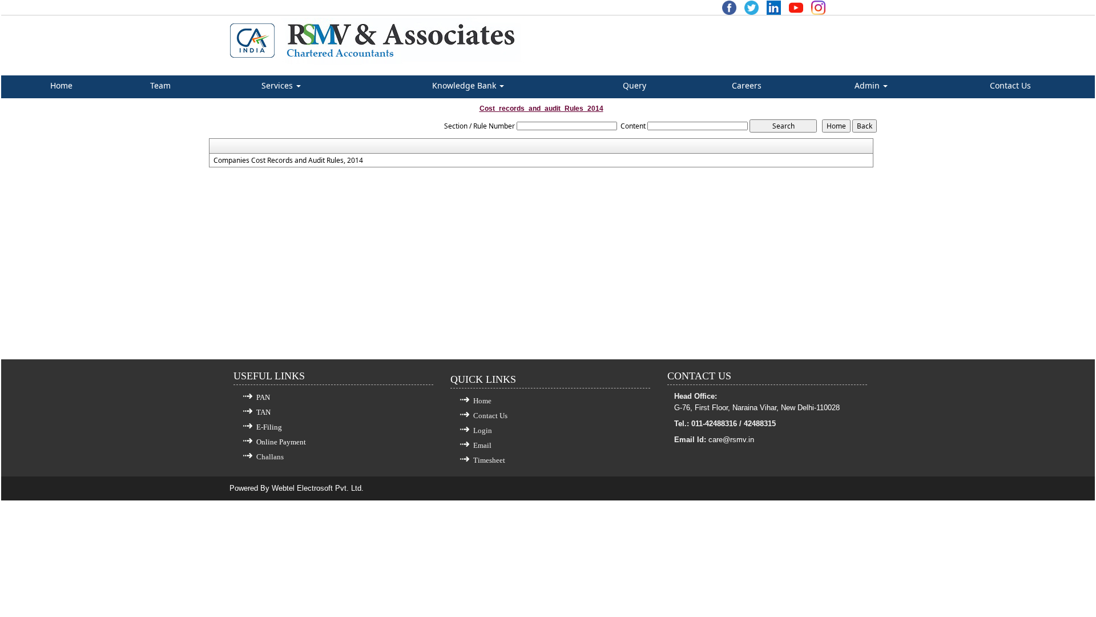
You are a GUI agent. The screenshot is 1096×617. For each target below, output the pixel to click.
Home (61, 85)
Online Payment (281, 442)
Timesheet (489, 460)
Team (160, 85)
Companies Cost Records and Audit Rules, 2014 (288, 160)
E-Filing (269, 427)
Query (634, 85)
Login (482, 430)
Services (278, 85)
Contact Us (1010, 85)
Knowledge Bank (465, 85)
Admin (868, 85)
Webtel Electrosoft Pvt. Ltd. (318, 488)
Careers (746, 85)
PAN (263, 397)
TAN (263, 412)
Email (482, 445)
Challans (270, 456)
